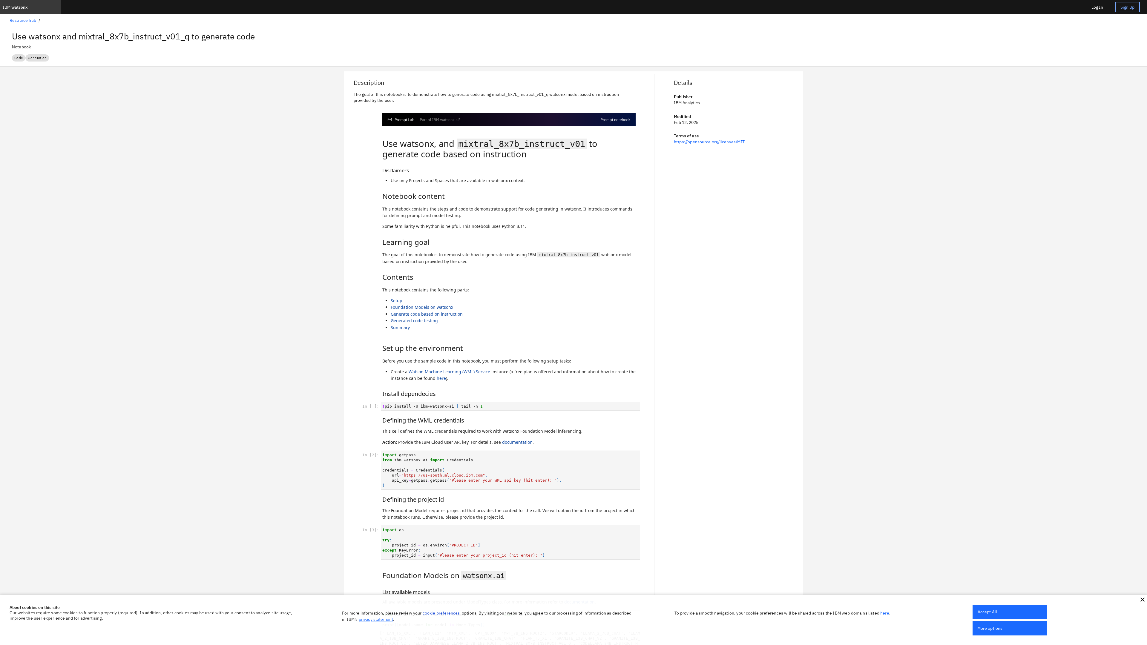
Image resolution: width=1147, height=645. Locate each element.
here (884, 613)
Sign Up (1127, 7)
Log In (1097, 7)
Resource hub (23, 20)
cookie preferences (441, 613)
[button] (1142, 600)
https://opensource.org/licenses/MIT (709, 142)
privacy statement (376, 619)
